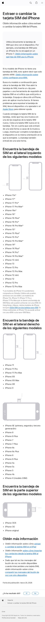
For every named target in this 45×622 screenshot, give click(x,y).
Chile (3, 611)
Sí (26, 593)
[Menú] (42, 3)
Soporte (10, 600)
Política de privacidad (8, 618)
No (35, 593)
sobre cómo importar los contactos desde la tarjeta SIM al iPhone (23, 553)
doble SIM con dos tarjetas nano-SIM (24, 308)
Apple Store (8, 109)
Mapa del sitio (22, 618)
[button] (30, 3)
